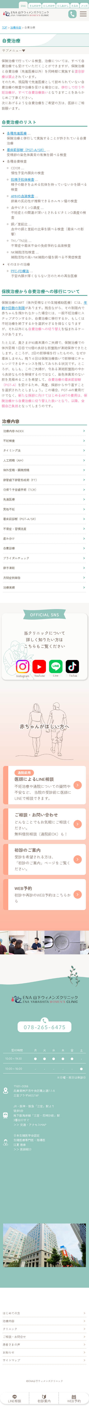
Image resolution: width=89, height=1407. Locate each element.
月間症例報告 (11, 577)
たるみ (74, 5)
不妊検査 (9, 440)
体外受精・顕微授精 (16, 470)
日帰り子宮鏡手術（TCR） (20, 489)
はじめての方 (11, 1313)
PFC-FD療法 (20, 270)
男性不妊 (9, 509)
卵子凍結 (9, 567)
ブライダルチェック (16, 558)
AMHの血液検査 (22, 195)
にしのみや (48, 5)
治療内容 (8, 1321)
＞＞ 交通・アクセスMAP (29, 1125)
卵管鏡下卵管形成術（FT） (20, 479)
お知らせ (8, 1352)
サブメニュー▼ (13, 50)
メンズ (84, 5)
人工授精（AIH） (14, 460)
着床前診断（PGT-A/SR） (26, 149)
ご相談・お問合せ (14, 1337)
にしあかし (63, 5)
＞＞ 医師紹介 (22, 1149)
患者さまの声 (11, 1344)
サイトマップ (11, 1360)
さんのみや (35, 5)
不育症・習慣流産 (14, 528)
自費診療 (9, 548)
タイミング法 (11, 450)
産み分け (9, 538)
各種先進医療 (17, 133)
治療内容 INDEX (13, 431)
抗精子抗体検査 (22, 179)
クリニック (10, 1329)
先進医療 (9, 499)
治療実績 (9, 587)
